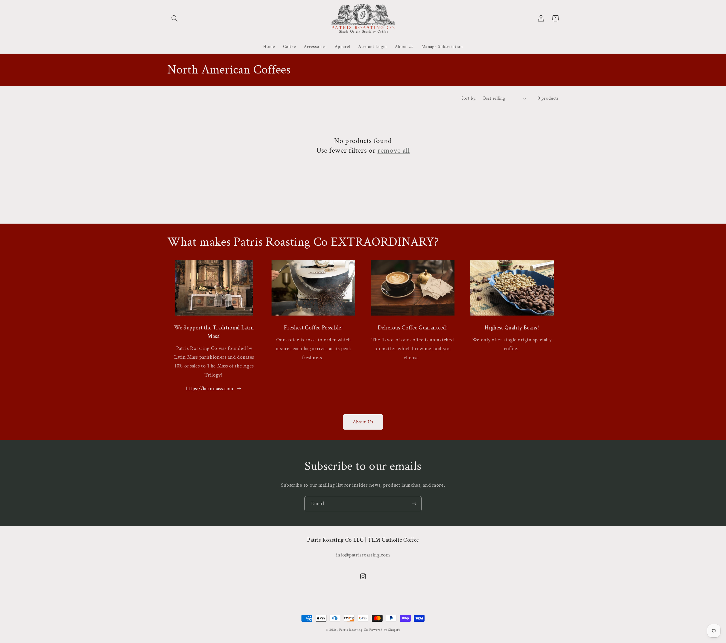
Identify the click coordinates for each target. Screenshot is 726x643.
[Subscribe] (414, 503)
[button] (174, 18)
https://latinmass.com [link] (210, 388)
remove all (393, 150)
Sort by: (469, 98)
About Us (363, 422)
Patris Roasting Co (353, 630)
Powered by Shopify (384, 630)
